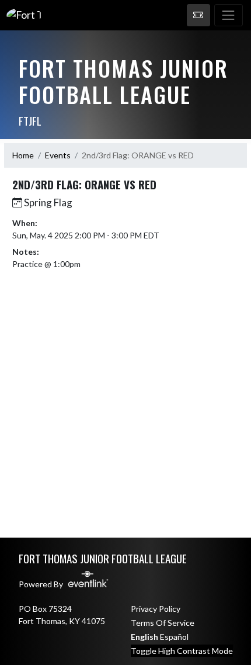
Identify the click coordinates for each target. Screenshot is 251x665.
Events (58, 155)
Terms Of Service (162, 623)
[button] (198, 15)
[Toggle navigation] (228, 15)
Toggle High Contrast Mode (182, 651)
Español (174, 637)
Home (23, 155)
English (144, 637)
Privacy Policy (155, 609)
